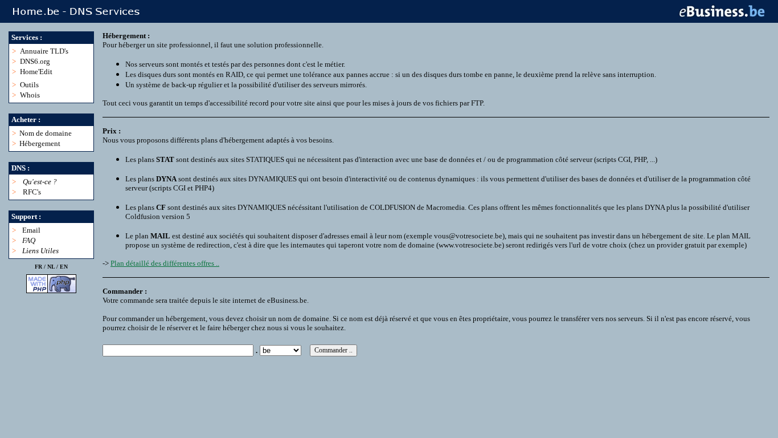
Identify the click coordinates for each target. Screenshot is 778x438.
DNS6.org (35, 61)
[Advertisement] (310, 382)
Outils (29, 84)
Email (31, 230)
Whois (30, 95)
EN (64, 266)
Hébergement (39, 143)
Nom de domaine (45, 133)
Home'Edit (36, 71)
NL (51, 266)
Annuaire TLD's (44, 51)
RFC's (32, 192)
